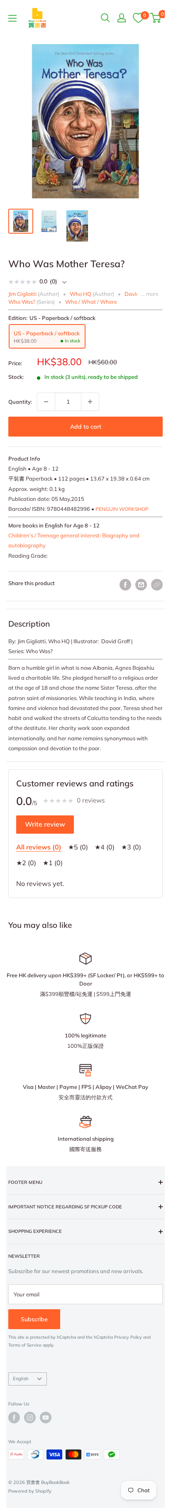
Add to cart (85, 426)
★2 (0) (26, 863)
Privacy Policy (128, 1337)
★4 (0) (105, 847)
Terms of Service (25, 1345)
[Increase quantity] (90, 401)
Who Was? (21, 301)
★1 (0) (53, 863)
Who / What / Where (91, 301)
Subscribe (34, 1319)
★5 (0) (78, 847)
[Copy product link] (157, 585)
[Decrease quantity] (46, 401)
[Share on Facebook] (125, 585)
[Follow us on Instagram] (30, 1417)
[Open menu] (12, 18)
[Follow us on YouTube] (45, 1417)
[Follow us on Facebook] (14, 1417)
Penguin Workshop (122, 509)
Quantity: (20, 401)
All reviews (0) (38, 847)
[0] (138, 17)
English (20, 1378)
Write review (45, 824)
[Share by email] (141, 585)
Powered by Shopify (29, 1491)
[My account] (121, 17)
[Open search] (105, 17)
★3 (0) (131, 847)
